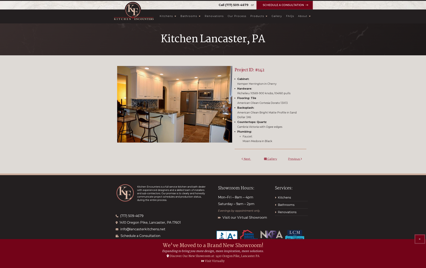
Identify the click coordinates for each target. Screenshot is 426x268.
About (302, 16)
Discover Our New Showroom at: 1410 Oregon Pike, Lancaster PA (214, 256)
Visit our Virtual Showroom (244, 217)
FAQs (290, 16)
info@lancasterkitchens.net (142, 229)
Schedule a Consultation (140, 236)
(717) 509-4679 (236, 5)
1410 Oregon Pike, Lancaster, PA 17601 (150, 222)
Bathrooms (188, 16)
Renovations (214, 16)
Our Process (237, 16)
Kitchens (166, 16)
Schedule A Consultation (283, 5)
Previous (294, 159)
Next (247, 159)
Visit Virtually (214, 261)
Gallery (277, 16)
